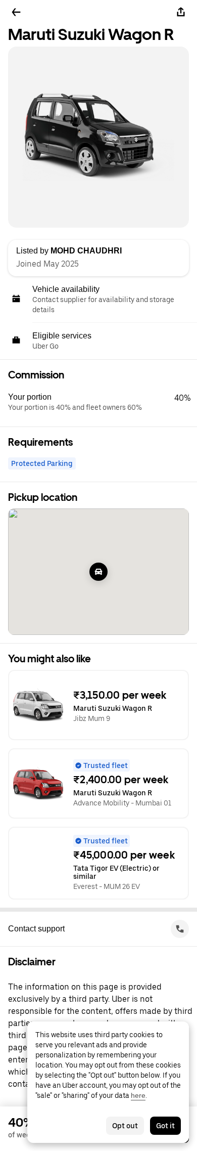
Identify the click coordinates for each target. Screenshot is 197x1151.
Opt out (125, 1126)
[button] (102, 402)
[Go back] (16, 12)
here (138, 1095)
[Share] (181, 12)
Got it (165, 1126)
